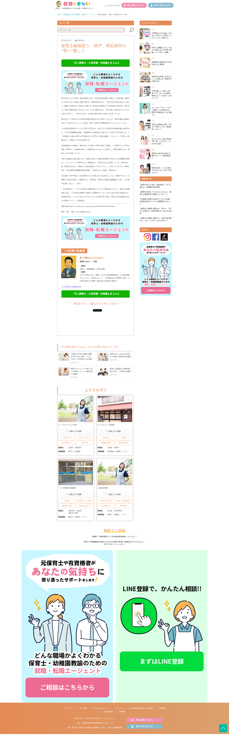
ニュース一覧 (118, 708)
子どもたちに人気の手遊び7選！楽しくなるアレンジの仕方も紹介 (162, 141)
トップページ (68, 708)
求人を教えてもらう (135, 5)
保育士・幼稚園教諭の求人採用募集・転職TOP (72, 14)
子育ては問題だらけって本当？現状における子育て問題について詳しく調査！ (162, 50)
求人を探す (83, 708)
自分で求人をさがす (162, 5)
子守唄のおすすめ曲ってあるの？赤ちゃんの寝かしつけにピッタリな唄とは (162, 35)
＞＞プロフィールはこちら (71, 286)
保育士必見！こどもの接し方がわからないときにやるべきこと (162, 170)
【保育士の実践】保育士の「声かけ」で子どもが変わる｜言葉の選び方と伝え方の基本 (155, 211)
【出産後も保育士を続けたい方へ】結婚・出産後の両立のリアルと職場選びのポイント (155, 201)
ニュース (92, 14)
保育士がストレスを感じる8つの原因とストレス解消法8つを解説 (81, 371)
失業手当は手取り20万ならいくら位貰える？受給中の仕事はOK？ (162, 79)
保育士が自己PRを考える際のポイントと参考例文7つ (161, 156)
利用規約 (122, 711)
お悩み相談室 (108, 711)
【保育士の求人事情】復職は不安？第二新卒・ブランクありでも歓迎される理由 (81, 356)
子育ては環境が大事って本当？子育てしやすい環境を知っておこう (162, 127)
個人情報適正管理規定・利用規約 (141, 708)
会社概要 (162, 708)
